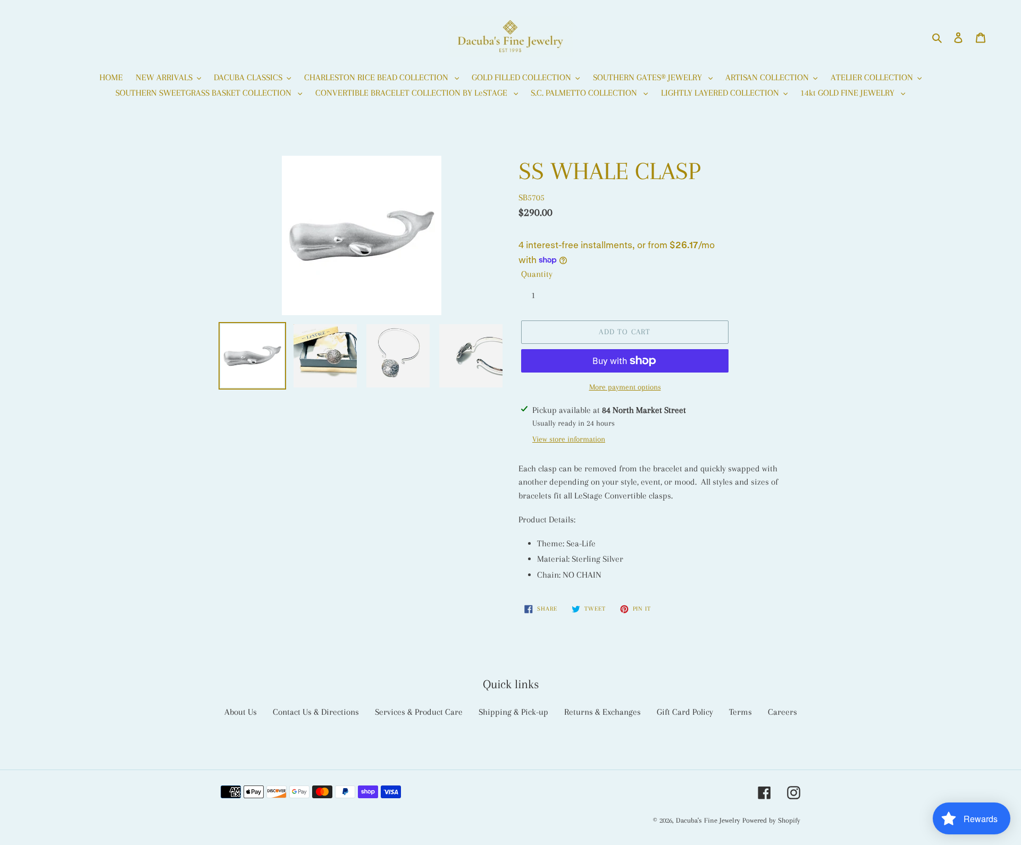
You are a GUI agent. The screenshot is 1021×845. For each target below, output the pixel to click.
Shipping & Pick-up (513, 712)
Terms (740, 712)
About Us (240, 712)
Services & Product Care (419, 712)
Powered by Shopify (771, 820)
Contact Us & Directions (316, 712)
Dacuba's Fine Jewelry (708, 820)
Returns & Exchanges (602, 712)
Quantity (537, 274)
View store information (568, 439)
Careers (782, 712)
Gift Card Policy (685, 712)
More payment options (625, 387)
